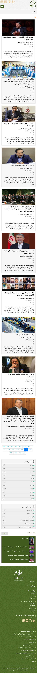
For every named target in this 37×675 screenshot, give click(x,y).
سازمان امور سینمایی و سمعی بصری (25, 637)
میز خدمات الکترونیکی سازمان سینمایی (25, 653)
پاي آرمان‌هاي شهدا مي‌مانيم (25, 334)
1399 (18, 486)
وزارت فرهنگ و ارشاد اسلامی (27, 631)
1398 (18, 489)
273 (4, 447)
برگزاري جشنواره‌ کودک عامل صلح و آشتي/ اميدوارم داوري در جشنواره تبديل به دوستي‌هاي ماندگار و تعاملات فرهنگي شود (19, 81)
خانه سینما (31, 642)
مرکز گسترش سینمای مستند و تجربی (25, 648)
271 (12, 447)
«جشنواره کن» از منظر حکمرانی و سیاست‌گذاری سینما (15, 547)
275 (26, 450)
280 (5, 450)
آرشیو (4, 533)
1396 (18, 496)
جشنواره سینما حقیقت (29, 639)
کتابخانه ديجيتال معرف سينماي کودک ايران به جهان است (19, 124)
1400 (18, 482)
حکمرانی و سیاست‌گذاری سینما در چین (19, 559)
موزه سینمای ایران (30, 656)
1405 (18, 465)
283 (16, 453)
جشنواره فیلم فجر (18, 524)
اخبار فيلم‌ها (18, 514)
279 (9, 450)
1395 (18, 499)
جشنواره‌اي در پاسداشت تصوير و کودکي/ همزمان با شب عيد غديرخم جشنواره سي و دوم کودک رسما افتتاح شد (19, 209)
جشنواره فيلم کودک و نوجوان (24, 43)
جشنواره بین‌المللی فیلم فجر (27, 659)
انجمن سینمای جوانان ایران (27, 650)
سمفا (33, 661)
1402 (18, 475)
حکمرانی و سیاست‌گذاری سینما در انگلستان (18, 555)
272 (8, 447)
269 (20, 447)
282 (20, 453)
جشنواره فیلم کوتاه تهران (28, 645)
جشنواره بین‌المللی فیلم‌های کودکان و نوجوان (24, 634)
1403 (18, 472)
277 (17, 450)
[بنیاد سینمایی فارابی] (33, 4)
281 (24, 453)
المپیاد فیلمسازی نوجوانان (12, 426)
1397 (18, 492)
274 (30, 450)
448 (11, 453)
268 (24, 447)
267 (29, 447)
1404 (18, 469)
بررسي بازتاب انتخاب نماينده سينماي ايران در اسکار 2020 (19, 375)
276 (22, 450)
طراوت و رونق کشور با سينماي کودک (22, 165)
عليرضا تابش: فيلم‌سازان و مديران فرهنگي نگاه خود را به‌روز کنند (18, 38)
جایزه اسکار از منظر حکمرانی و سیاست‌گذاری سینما (16, 551)
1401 (18, 479)
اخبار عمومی (29, 380)
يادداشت (18, 517)
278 (13, 450)
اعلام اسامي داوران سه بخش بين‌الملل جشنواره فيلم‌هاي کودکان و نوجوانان (19, 293)
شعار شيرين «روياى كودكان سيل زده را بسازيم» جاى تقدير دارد (19, 252)
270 (16, 447)
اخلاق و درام (25, 538)
